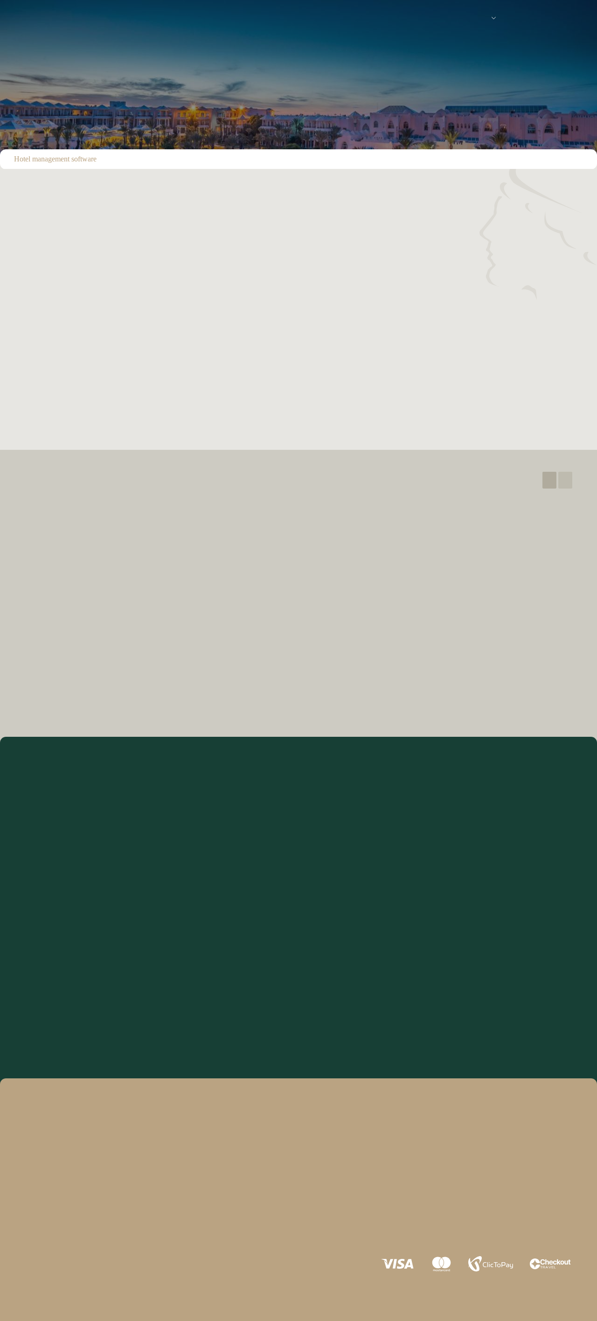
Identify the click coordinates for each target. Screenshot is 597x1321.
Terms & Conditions (111, 1226)
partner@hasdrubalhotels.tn (224, 400)
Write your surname (331, 854)
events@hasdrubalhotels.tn (386, 400)
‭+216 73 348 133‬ (372, 599)
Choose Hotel (45, 813)
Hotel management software (55, 159)
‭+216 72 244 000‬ (154, 599)
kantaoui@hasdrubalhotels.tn (387, 626)
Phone (34, 894)
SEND (298, 1022)
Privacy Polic (39, 1232)
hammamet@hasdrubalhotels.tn (173, 626)
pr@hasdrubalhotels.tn (80, 367)
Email (310, 894)
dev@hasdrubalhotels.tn (532, 400)
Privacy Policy (141, 996)
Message (39, 935)
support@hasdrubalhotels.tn (224, 367)
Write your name (49, 854)
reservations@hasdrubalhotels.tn (394, 367)
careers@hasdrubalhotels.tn (89, 400)
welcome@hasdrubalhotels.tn (226, 316)
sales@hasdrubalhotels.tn (534, 367)
